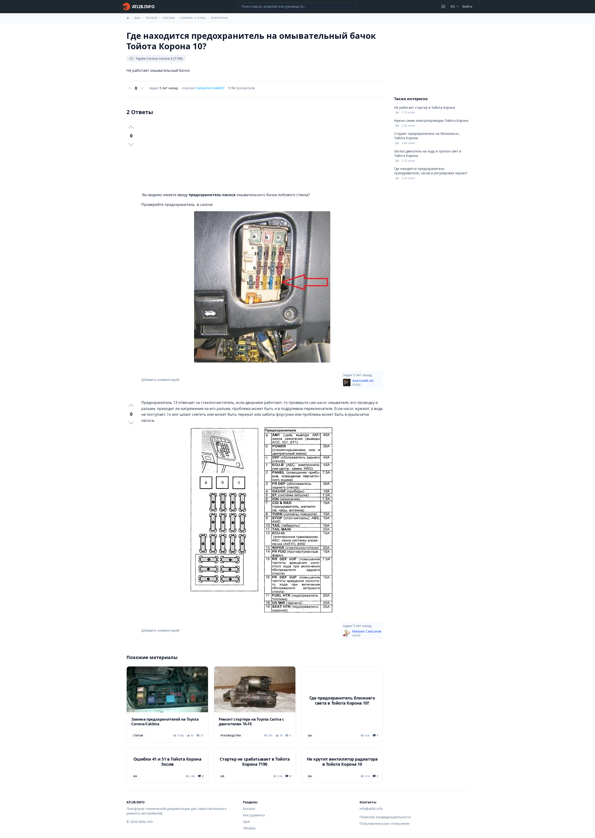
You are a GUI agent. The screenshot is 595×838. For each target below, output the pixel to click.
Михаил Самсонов (366, 633)
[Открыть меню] (443, 6)
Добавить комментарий (160, 379)
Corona (168, 18)
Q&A (137, 18)
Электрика (219, 18)
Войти (467, 6)
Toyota (152, 18)
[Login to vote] (129, 88)
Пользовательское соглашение (384, 823)
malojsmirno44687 (210, 88)
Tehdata (249, 828)
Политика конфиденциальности (385, 817)
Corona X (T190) (193, 18)
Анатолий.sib (363, 382)
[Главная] (127, 17)
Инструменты (254, 815)
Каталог (249, 808)
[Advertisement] (262, 153)
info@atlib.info (371, 808)
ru (453, 6)
